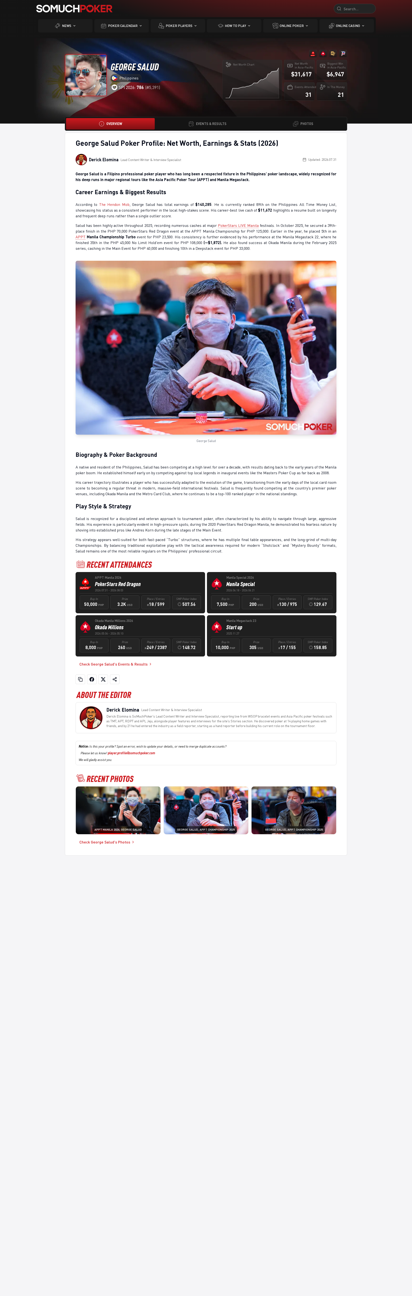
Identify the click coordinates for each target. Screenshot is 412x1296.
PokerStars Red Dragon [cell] (118, 584)
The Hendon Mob (114, 204)
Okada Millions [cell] (109, 627)
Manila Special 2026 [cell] (240, 577)
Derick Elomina (103, 159)
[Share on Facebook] (92, 679)
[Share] (114, 679)
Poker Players (179, 26)
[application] (252, 83)
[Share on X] (103, 679)
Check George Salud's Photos (104, 842)
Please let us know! (118, 753)
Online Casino (348, 26)
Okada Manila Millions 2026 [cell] (114, 621)
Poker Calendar (123, 26)
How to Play (235, 26)
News (66, 26)
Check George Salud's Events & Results (113, 664)
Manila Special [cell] (240, 584)
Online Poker (292, 26)
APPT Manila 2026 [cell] (108, 577)
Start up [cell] (234, 627)
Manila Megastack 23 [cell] (241, 621)
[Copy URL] (80, 679)
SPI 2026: (131, 87)
